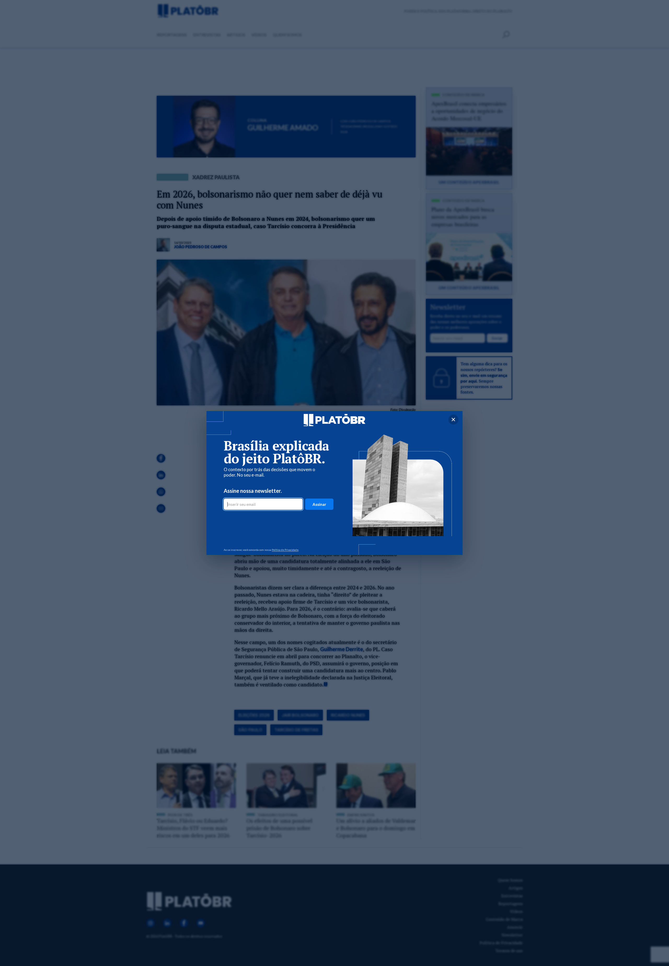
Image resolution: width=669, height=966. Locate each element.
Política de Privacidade (285, 549)
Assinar (319, 504)
